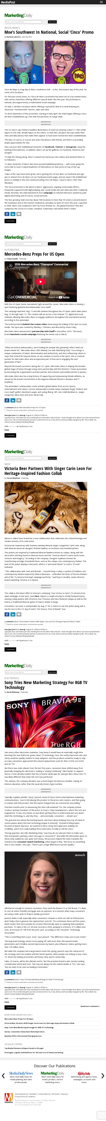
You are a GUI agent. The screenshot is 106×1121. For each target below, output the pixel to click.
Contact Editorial (44, 1094)
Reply (7, 430)
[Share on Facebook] (7, 214)
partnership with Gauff (43, 331)
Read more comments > (90, 1006)
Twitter (59, 147)
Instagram (71, 147)
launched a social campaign (23, 334)
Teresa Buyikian (13, 478)
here (37, 596)
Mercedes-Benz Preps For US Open (19, 1019)
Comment (10, 221)
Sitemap (64, 1094)
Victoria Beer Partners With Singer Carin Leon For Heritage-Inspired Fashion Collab (39, 1023)
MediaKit (33, 1094)
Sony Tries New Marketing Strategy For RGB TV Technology (29, 1027)
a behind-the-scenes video (34, 324)
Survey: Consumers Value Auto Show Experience (24, 1032)
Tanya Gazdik (12, 259)
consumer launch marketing (30, 841)
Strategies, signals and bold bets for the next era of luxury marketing (34, 1052)
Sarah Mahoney (13, 692)
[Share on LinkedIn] (12, 214)
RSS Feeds (55, 1094)
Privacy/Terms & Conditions (25, 1097)
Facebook (49, 147)
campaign (48, 192)
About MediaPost (21, 1094)
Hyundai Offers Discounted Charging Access (23, 1036)
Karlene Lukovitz (14, 37)
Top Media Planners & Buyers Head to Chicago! (24, 1048)
